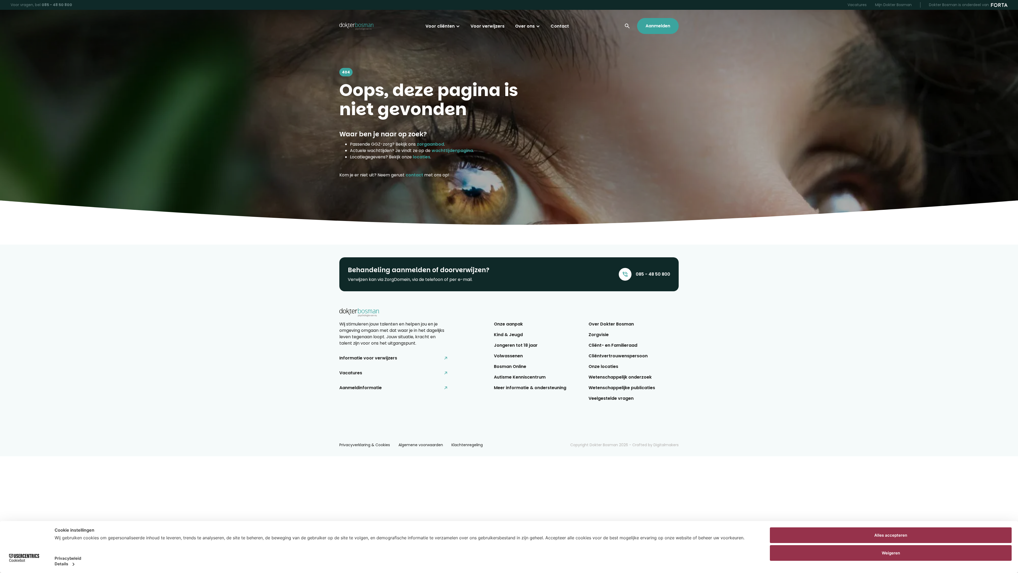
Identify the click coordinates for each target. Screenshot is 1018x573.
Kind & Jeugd (508, 335)
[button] (442, 26)
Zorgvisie (599, 335)
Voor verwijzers (487, 26)
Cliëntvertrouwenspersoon (618, 356)
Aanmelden (658, 26)
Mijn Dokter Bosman (893, 4)
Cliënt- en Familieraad (613, 345)
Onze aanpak (508, 324)
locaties (421, 157)
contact (414, 175)
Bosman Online (510, 366)
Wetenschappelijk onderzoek (620, 377)
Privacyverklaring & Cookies (364, 445)
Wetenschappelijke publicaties (622, 388)
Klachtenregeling (467, 445)
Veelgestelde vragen (611, 398)
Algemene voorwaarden (420, 445)
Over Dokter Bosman (611, 324)
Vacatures (857, 4)
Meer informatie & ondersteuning (530, 388)
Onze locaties (603, 366)
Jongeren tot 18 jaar (516, 345)
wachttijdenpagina (452, 150)
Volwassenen (508, 356)
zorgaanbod (430, 144)
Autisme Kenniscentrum (520, 377)
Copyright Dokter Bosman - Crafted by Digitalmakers (624, 445)
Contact (560, 26)
